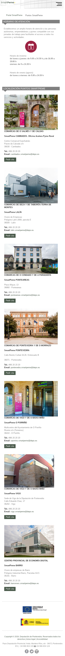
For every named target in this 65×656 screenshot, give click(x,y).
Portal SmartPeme (14, 15)
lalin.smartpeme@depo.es (22, 230)
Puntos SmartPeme (34, 15)
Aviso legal (30, 639)
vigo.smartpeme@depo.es (22, 511)
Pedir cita (10, 159)
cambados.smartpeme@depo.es (25, 154)
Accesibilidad (42, 639)
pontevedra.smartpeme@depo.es (25, 367)
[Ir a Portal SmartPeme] (8, 2)
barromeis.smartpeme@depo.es (25, 583)
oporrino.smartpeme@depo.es (24, 441)
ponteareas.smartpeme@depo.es (25, 295)
